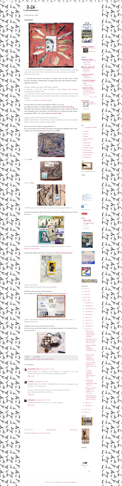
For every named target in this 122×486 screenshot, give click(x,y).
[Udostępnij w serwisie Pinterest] (39, 356)
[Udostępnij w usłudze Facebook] (38, 356)
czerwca (88, 320)
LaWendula (31, 400)
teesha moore (87, 155)
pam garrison (87, 150)
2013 (86, 294)
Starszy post (74, 429)
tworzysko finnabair (89, 80)
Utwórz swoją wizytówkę (85, 209)
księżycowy (86, 76)
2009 (86, 412)
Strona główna (51, 429)
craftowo (86, 134)
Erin (46, 120)
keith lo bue (87, 143)
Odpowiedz (31, 376)
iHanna (85, 136)
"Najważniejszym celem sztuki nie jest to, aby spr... (91, 397)
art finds (86, 131)
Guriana (63, 293)
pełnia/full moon (49, 359)
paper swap (41, 359)
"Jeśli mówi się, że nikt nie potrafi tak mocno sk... (91, 340)
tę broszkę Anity (45, 100)
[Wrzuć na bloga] (35, 356)
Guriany (53, 287)
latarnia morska (88, 59)
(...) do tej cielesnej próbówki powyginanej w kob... (90, 374)
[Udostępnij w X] (36, 356)
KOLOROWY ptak (33, 369)
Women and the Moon (67, 107)
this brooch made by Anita (53, 113)
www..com (86, 194)
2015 (86, 288)
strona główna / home (31, 15)
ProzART (86, 101)
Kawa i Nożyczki (88, 46)
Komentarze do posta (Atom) (41, 433)
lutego (87, 403)
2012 (86, 297)
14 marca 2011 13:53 (41, 381)
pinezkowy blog (88, 88)
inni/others (34, 359)
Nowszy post (29, 429)
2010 (86, 409)
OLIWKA (31, 381)
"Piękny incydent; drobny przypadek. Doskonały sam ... (90, 349)
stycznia (88, 405)
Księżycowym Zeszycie (31, 248)
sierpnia (88, 314)
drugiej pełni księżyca (70, 89)
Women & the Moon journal (64, 253)
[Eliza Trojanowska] (82, 207)
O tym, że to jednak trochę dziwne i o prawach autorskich (89, 91)
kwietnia (88, 326)
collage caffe (87, 220)
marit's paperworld (89, 67)
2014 (86, 291)
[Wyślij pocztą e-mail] (34, 356)
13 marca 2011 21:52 (47, 369)
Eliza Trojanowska (84, 204)
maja (87, 323)
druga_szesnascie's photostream (89, 198)
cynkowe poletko (88, 74)
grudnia (88, 303)
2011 (86, 300)
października (89, 308)
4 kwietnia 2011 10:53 (42, 400)
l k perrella (86, 145)
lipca (87, 317)
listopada (88, 305)
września (88, 311)
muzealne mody (88, 147)
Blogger (74, 482)
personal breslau (88, 152)
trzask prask (87, 157)
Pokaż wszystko (93, 96)
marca (87, 329)
